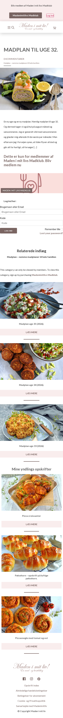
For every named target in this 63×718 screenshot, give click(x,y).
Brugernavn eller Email (12, 207)
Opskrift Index (31, 685)
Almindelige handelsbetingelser (31, 690)
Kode (3, 218)
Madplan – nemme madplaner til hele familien (21, 63)
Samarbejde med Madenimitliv (31, 706)
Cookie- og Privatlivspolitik (31, 700)
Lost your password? (51, 233)
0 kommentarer (14, 58)
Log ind (50, 15)
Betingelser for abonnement (31, 695)
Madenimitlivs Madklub (44, 274)
